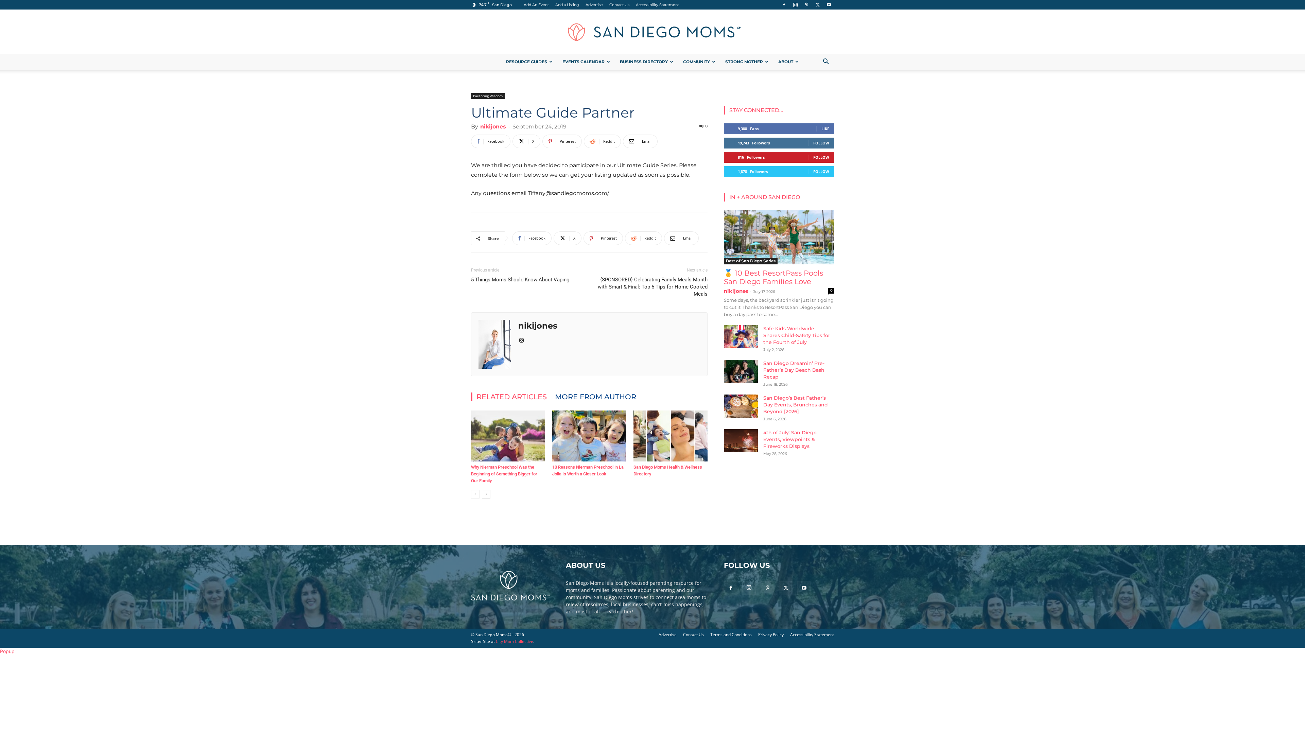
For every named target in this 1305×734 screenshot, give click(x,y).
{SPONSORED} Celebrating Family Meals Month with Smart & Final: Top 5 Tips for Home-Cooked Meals (653, 287)
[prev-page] (475, 494)
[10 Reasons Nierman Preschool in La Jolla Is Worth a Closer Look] (589, 435)
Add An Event (536, 4)
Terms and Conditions (731, 634)
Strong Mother (744, 61)
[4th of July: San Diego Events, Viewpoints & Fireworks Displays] (741, 441)
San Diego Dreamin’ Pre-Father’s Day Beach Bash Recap (793, 370)
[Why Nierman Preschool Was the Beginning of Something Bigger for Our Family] (508, 435)
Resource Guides (526, 61)
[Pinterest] (806, 5)
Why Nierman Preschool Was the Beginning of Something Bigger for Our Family (504, 474)
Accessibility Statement (657, 4)
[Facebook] (784, 5)
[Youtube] (829, 5)
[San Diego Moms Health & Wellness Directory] (670, 435)
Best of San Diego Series (751, 260)
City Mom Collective (514, 641)
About (785, 61)
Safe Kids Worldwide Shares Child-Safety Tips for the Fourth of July (796, 335)
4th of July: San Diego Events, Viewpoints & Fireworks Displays (790, 439)
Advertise (594, 4)
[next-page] (486, 494)
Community (696, 61)
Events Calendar (583, 61)
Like (825, 128)
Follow (821, 142)
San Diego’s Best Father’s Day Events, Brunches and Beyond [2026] (795, 405)
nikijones (493, 126)
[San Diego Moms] (652, 31)
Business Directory (644, 61)
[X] (818, 5)
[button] (826, 62)
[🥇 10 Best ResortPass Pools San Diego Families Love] (779, 237)
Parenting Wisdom (488, 95)
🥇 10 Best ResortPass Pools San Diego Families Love (773, 277)
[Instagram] (795, 5)
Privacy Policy (771, 634)
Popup (7, 651)
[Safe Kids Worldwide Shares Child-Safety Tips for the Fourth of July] (741, 337)
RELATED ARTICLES (511, 396)
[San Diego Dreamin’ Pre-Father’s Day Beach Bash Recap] (741, 371)
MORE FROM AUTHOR (595, 396)
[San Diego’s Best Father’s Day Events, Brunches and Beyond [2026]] (741, 406)
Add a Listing (567, 4)
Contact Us (619, 4)
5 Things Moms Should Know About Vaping (520, 280)
